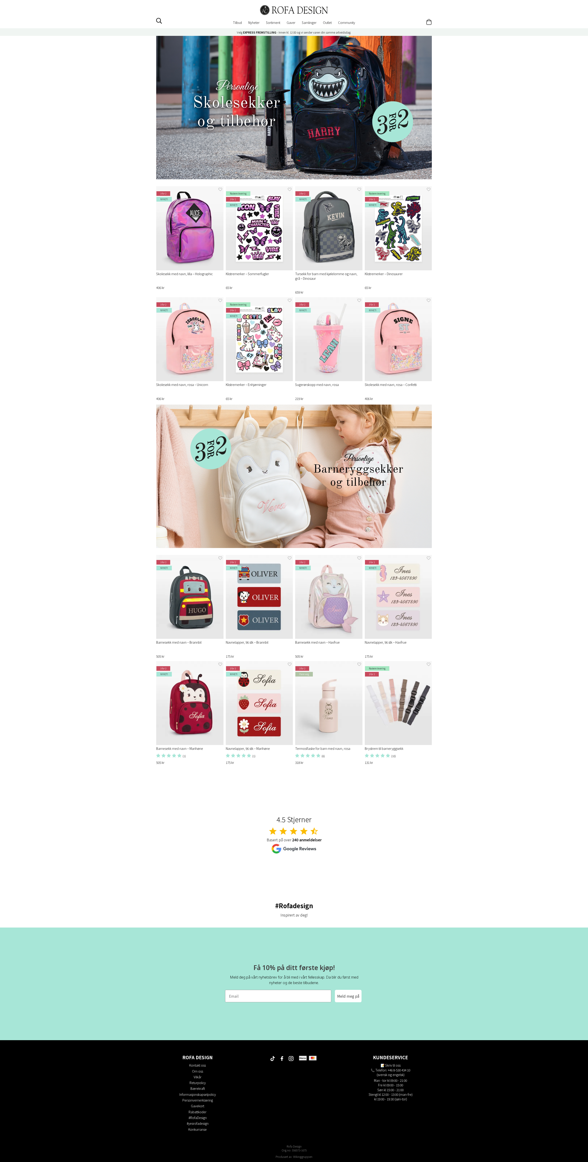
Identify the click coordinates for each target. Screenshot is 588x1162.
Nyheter (254, 22)
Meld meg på (348, 996)
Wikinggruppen (302, 1157)
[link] (294, 107)
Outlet (327, 22)
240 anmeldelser (307, 839)
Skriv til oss (393, 1065)
